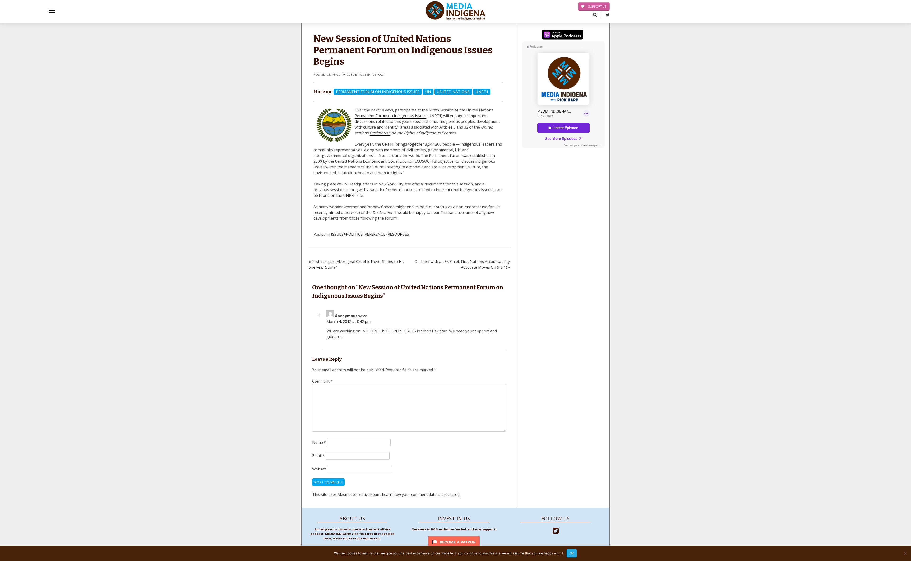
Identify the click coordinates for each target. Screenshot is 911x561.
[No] (905, 553)
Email (318, 455)
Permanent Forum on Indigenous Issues (377, 91)
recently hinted (326, 212)
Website (319, 469)
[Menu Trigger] (52, 10)
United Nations (453, 91)
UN (428, 91)
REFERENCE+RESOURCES (387, 234)
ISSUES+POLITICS (347, 234)
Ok (572, 553)
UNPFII (481, 91)
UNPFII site (353, 195)
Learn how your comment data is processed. (421, 494)
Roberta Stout (372, 74)
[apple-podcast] (562, 35)
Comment (322, 381)
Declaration (380, 132)
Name (319, 442)
